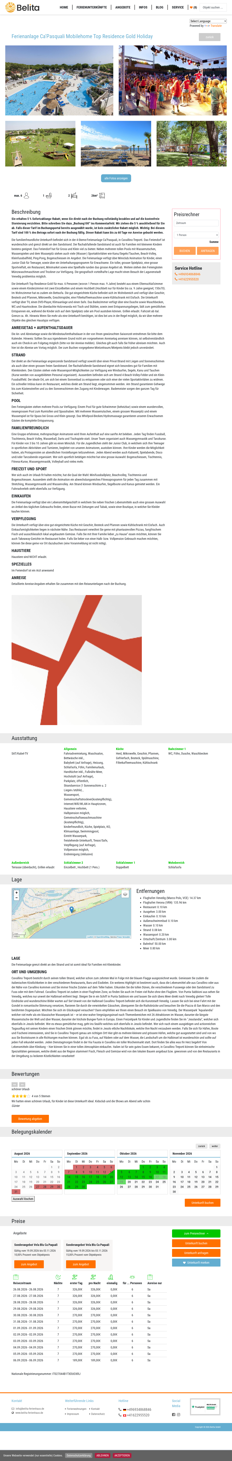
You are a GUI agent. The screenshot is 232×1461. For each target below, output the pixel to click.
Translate (216, 25)
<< (14, 1084)
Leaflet (90, 936)
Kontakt (95, 1408)
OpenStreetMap (102, 936)
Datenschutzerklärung (79, 1455)
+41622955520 (188, 279)
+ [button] (16, 893)
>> (22, 1084)
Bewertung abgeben (30, 1119)
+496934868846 (189, 274)
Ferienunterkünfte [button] (92, 7)
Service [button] (178, 7)
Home (64, 7)
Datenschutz (98, 1414)
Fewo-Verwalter (123, 936)
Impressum (73, 1414)
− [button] (16, 898)
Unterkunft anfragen (196, 1253)
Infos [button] (143, 7)
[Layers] (125, 894)
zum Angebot (29, 1264)
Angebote (122, 7)
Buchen (185, 251)
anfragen (208, 251)
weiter (215, 1146)
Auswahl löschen (23, 1199)
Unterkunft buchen (203, 1203)
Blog (159, 7)
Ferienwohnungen (76, 1408)
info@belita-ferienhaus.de (29, 1408)
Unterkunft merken (198, 1262)
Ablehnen (102, 1455)
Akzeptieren (122, 1455)
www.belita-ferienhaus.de (29, 1412)
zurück (210, 37)
